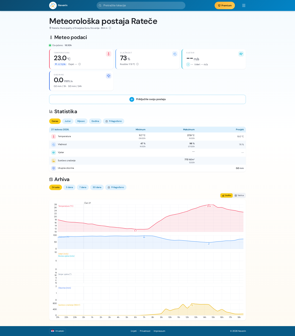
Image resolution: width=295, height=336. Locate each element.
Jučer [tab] (68, 121)
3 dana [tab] (69, 187)
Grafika (228, 195)
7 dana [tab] (82, 187)
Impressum (159, 331)
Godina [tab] (95, 121)
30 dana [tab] (97, 187)
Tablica (241, 195)
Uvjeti (134, 331)
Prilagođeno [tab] (115, 121)
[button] (242, 5)
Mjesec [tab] (81, 121)
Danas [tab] (55, 121)
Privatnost (145, 331)
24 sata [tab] (55, 187)
